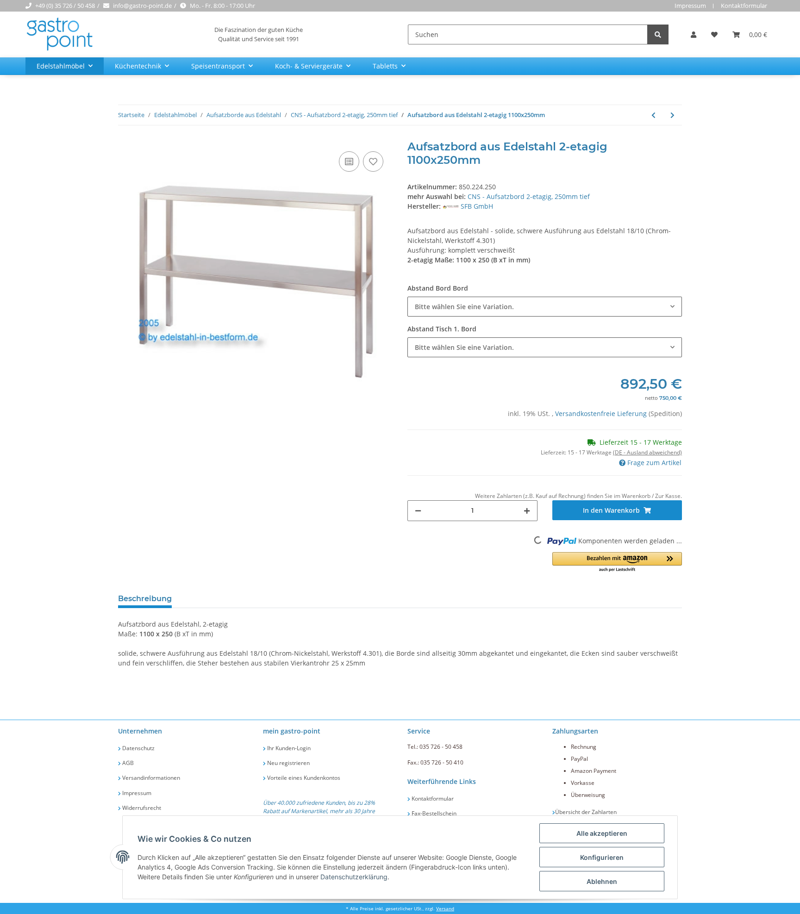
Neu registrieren (288, 763)
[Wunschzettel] (714, 34)
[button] (693, 34)
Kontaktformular (744, 5)
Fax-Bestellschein (433, 813)
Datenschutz (138, 748)
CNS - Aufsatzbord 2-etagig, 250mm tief (529, 196)
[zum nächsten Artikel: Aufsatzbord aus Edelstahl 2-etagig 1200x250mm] (672, 115)
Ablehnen (602, 881)
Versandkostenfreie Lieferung (602, 413)
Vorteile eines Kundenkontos (303, 778)
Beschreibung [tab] (145, 598)
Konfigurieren (602, 857)
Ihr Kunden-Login (288, 748)
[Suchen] (658, 34)
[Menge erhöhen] (527, 511)
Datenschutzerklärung (354, 877)
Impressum (690, 5)
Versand (445, 909)
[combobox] (544, 307)
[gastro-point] (60, 34)
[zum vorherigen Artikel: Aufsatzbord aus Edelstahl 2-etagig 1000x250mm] (653, 115)
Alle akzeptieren (601, 833)
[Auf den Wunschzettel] (373, 161)
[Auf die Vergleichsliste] (349, 161)
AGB (127, 763)
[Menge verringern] (418, 511)
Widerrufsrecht (141, 808)
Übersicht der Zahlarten (586, 812)
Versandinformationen (150, 778)
